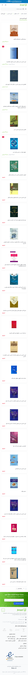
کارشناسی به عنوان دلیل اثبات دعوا (19, 446)
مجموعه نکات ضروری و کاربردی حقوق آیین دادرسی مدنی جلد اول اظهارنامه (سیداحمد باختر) (14, 559)
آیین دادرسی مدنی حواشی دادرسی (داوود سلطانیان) (16, 61)
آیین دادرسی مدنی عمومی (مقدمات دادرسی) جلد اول (16, 423)
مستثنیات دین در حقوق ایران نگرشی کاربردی (17, 333)
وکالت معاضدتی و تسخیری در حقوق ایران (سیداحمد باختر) (15, 536)
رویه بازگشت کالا (11, 638)
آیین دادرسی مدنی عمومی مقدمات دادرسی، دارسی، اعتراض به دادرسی (14, 355)
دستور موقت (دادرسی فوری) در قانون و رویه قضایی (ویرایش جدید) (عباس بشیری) (14, 107)
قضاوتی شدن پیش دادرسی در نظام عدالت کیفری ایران (16, 84)
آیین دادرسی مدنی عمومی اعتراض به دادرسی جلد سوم (16, 401)
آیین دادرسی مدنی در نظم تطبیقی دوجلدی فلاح (17, 197)
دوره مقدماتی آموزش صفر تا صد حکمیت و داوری (17, 220)
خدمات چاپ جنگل (22, 641)
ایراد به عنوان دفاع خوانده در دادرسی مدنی (18, 581)
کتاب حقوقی (16, 13)
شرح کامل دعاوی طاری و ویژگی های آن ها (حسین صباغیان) (14, 310)
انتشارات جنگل (24, 13)
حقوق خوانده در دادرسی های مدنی (19, 152)
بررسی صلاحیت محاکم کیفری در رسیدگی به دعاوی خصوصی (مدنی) (15, 242)
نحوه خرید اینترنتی (22, 648)
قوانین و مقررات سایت (10, 641)
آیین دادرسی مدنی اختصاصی (20, 468)
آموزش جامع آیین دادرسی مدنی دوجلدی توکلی (17, 175)
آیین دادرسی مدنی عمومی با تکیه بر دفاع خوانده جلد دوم (15, 514)
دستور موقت (23, 491)
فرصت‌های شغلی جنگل (21, 638)
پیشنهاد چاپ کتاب (11, 636)
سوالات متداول (23, 646)
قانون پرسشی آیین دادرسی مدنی (20, 129)
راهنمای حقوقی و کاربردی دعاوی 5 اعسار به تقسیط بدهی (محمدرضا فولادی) (15, 265)
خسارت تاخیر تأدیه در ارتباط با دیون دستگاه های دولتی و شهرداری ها (15, 288)
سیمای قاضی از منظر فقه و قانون (19, 39)
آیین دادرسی (9, 13)
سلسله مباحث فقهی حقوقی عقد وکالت (18, 378)
